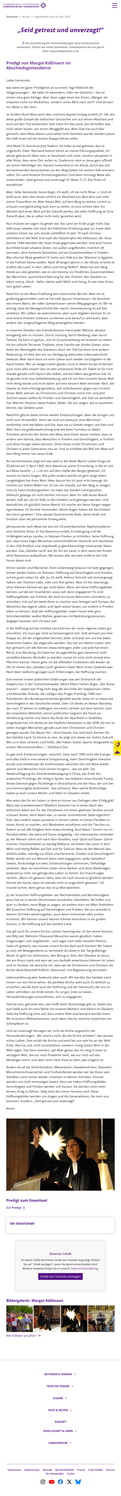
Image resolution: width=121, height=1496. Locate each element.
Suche (70, 1473)
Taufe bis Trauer (57, 1386)
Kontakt (47, 1470)
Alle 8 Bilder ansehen (21, 1335)
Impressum (14, 1470)
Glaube (58, 1398)
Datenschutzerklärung (84, 1268)
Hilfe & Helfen (58, 1410)
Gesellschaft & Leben (58, 1431)
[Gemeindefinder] (117, 752)
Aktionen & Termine (58, 1374)
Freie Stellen (95, 1470)
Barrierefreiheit (64, 1470)
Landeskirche (58, 1443)
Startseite (12, 16)
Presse (81, 1470)
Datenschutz (32, 1470)
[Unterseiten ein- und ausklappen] (74, 1374)
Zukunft (60, 1422)
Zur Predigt (14, 1207)
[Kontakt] (117, 744)
